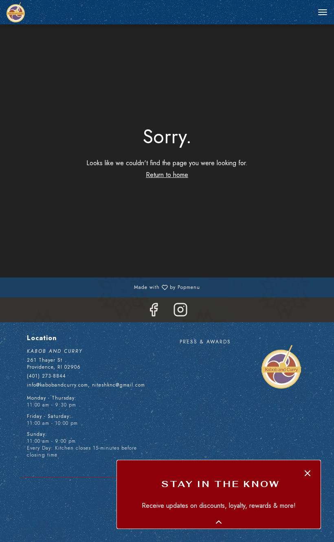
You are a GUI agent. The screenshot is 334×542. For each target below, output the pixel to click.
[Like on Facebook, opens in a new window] (153, 312)
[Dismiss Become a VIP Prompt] (307, 473)
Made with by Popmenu (103, 287)
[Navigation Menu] (323, 12)
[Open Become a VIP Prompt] (219, 522)
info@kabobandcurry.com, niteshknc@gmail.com (86, 385)
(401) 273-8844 (46, 376)
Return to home (167, 174)
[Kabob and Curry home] (43, 12)
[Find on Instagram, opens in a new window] (180, 312)
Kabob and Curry (281, 367)
